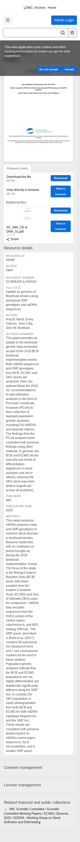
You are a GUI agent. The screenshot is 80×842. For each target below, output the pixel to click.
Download (60, 178)
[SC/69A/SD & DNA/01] (38, 113)
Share (14, 239)
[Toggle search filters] (72, 32)
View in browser (60, 191)
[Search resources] (62, 32)
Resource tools (17, 168)
